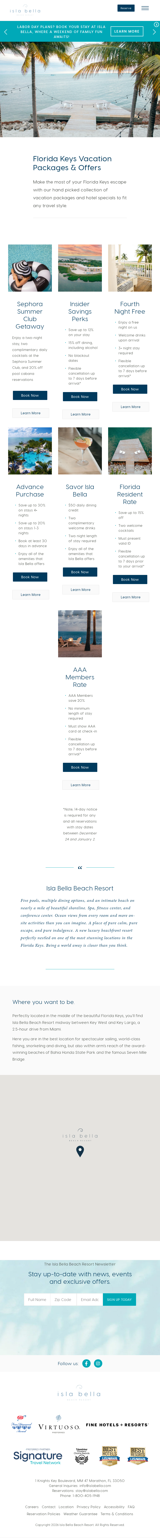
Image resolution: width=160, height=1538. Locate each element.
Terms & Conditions (117, 1514)
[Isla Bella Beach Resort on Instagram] (98, 1363)
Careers (32, 1507)
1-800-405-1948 (86, 1496)
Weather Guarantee (81, 1514)
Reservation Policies (43, 1514)
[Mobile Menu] (145, 8)
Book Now (30, 395)
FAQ (131, 1507)
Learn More (127, 31)
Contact (49, 1507)
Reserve (126, 8)
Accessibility (114, 1507)
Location (66, 1507)
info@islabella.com (95, 1486)
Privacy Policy (89, 1507)
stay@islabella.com (92, 1491)
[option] (80, 31)
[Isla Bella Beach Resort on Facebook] (86, 1363)
